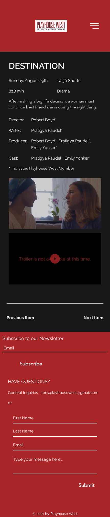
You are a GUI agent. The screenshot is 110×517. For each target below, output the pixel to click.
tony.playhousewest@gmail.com (69, 392)
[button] (94, 25)
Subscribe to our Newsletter (33, 338)
